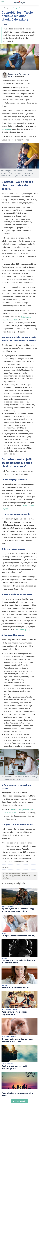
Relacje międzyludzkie (9, 1010)
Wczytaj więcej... (19, 1101)
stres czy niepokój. (23, 630)
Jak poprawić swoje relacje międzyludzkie (14, 1013)
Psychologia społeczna (10, 1091)
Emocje (4, 958)
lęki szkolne (6, 129)
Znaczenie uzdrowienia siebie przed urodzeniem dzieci (18, 961)
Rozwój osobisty (7, 1064)
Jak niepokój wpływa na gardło (16, 987)
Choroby (4, 985)
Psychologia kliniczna (9, 1037)
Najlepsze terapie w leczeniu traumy (18, 936)
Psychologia (5, 8)
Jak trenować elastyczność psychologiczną (14, 1067)
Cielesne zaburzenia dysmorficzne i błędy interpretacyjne (18, 1040)
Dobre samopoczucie (9, 906)
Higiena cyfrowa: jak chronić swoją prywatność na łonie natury (18, 910)
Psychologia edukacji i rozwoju (20, 8)
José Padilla (19, 76)
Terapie (4, 933)
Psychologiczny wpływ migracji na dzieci (17, 1094)
